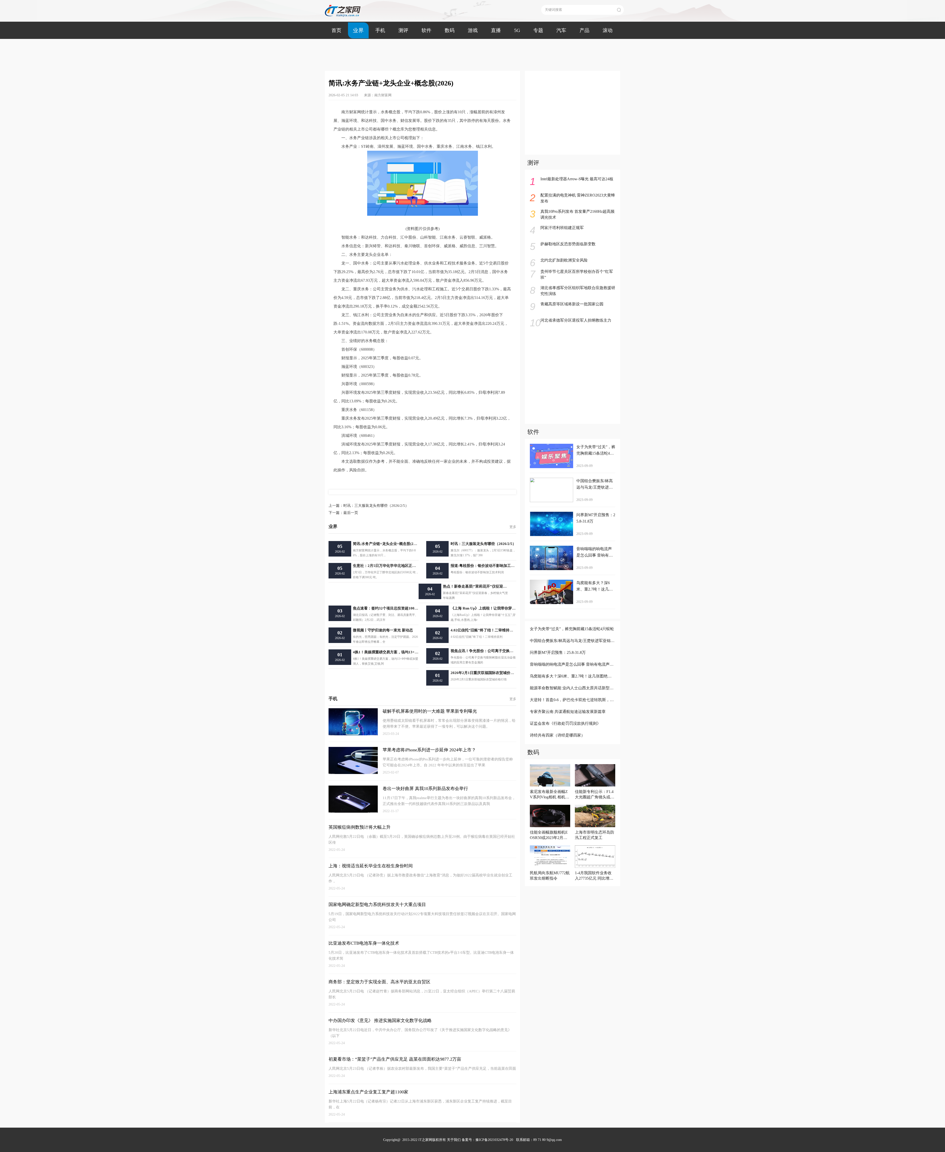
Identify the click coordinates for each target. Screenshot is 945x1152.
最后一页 (343, 513)
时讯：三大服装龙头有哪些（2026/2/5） (369, 506)
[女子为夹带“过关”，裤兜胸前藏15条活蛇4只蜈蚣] (572, 635)
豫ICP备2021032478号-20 (494, 1140)
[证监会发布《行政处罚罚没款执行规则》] (572, 730)
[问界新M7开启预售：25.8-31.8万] (572, 659)
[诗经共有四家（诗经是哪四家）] (572, 742)
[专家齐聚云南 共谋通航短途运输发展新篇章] (572, 718)
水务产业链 (346, 480)
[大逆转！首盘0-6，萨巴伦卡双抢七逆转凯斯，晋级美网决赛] (572, 706)
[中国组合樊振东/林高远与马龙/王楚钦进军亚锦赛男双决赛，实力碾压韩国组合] (572, 647)
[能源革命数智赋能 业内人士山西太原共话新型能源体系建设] (572, 694)
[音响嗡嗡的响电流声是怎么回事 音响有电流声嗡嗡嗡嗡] (572, 671)
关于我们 (454, 1140)
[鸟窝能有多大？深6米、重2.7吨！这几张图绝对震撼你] (572, 683)
